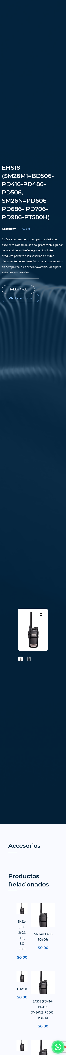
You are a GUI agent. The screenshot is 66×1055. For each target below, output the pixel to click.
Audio (26, 228)
